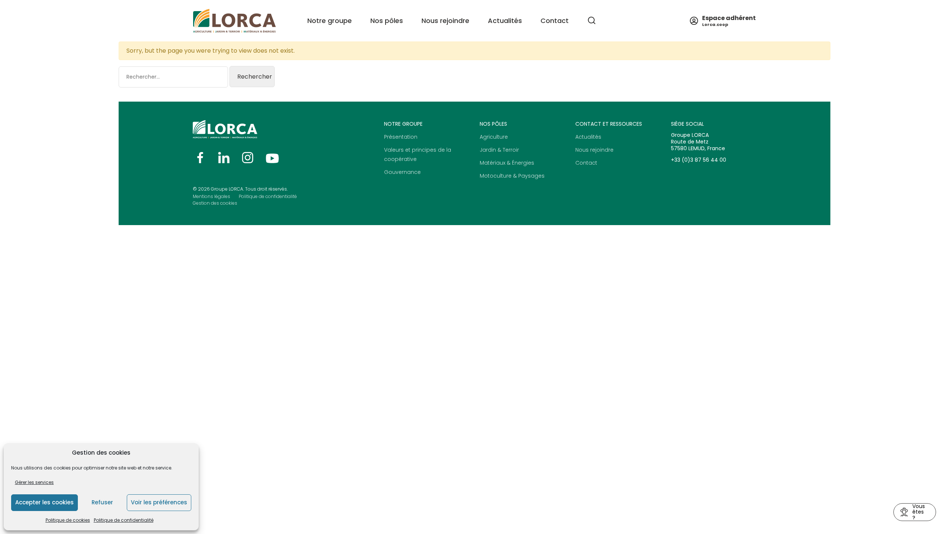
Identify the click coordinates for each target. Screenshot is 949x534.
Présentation (400, 137)
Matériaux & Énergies (507, 163)
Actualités (505, 20)
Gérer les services (34, 482)
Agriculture (494, 137)
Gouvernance (402, 172)
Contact (554, 20)
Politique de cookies (68, 520)
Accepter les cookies (44, 502)
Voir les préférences (159, 502)
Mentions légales (211, 196)
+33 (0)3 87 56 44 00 (698, 160)
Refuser (102, 502)
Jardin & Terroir (499, 150)
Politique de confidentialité (123, 520)
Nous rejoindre (594, 150)
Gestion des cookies (215, 203)
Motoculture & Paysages (512, 175)
